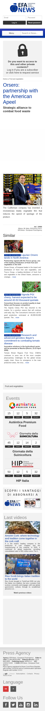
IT (13, 689)
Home (5, 79)
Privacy (36, 674)
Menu (11, 33)
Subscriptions (20, 674)
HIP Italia (22, 480)
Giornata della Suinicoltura (22, 453)
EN (6, 689)
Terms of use (7, 675)
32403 (20, 670)
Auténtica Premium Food (22, 423)
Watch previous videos (22, 593)
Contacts (30, 674)
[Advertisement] (22, 147)
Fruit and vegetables (16, 79)
